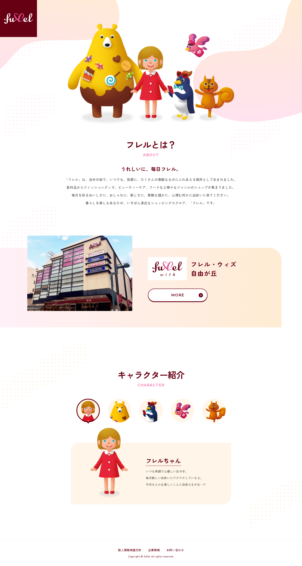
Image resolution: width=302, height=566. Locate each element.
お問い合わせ (175, 550)
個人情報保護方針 (129, 550)
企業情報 (154, 550)
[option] (151, 465)
